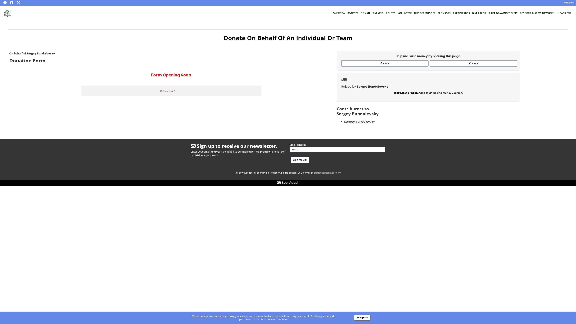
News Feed (564, 13)
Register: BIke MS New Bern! (537, 13)
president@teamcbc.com (327, 172)
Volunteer (405, 13)
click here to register (407, 93)
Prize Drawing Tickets (503, 13)
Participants (461, 13)
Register (352, 13)
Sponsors (444, 13)
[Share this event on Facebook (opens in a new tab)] (11, 3)
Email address (298, 145)
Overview (339, 13)
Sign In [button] (570, 2)
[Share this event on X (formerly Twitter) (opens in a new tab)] (18, 3)
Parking (378, 13)
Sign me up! (300, 160)
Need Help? (169, 91)
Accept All (362, 317)
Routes (390, 13)
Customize (281, 319)
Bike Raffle (479, 13)
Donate (365, 13)
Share (385, 63)
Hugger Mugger (424, 13)
